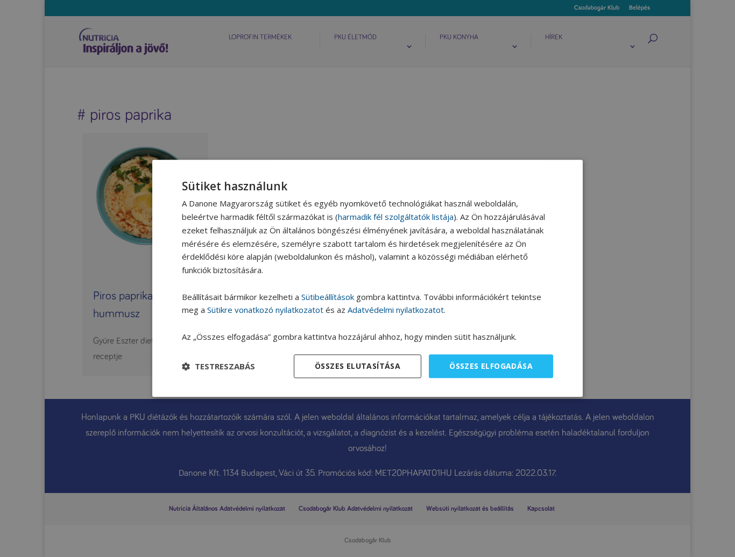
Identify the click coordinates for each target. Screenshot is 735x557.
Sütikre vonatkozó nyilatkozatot (265, 310)
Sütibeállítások (327, 296)
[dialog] (367, 278)
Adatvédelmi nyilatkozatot (396, 310)
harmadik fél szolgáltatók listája (396, 216)
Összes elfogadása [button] (491, 366)
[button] (218, 366)
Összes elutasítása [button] (357, 366)
